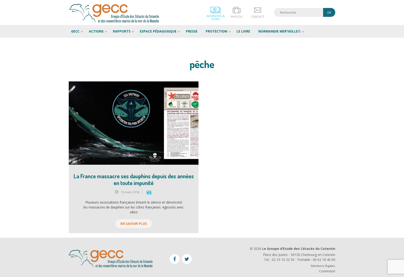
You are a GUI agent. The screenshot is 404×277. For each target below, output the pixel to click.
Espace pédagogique (158, 31)
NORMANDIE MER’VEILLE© (279, 31)
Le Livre (243, 31)
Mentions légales (323, 265)
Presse (192, 31)
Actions (96, 31)
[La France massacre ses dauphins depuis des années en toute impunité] (133, 123)
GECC (114, 13)
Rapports (121, 31)
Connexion (327, 271)
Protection (216, 31)
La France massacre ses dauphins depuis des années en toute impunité (134, 179)
